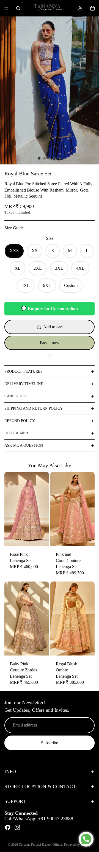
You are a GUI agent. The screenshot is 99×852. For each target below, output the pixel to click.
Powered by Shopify (77, 845)
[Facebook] (7, 827)
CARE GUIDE (16, 396)
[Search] (18, 8)
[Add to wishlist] (49, 355)
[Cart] (92, 8)
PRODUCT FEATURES (23, 371)
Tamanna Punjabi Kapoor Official (40, 845)
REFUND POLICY (19, 421)
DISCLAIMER (16, 433)
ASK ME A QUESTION (23, 445)
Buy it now (49, 342)
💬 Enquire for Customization (49, 308)
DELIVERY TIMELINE (23, 384)
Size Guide (14, 228)
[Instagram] (17, 827)
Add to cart (53, 326)
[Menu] (6, 8)
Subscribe (49, 742)
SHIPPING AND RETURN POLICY (33, 408)
